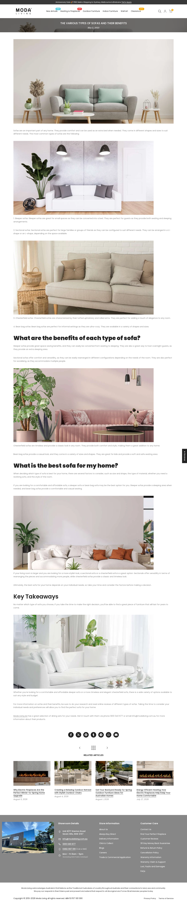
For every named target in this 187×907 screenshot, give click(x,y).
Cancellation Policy (149, 852)
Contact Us (145, 829)
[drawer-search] (159, 11)
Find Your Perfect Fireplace (153, 834)
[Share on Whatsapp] (108, 735)
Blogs (101, 848)
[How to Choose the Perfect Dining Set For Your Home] (80, 748)
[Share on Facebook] (71, 735)
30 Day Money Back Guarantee (155, 843)
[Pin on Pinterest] (86, 735)
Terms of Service (166, 898)
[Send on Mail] (116, 735)
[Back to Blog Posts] (93, 748)
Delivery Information (109, 838)
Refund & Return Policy (151, 848)
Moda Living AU (20, 716)
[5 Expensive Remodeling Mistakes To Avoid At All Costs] (107, 748)
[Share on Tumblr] (93, 735)
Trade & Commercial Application (115, 857)
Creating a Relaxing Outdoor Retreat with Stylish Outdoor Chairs (73, 791)
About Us (103, 829)
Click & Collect (106, 843)
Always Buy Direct (107, 834)
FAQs (142, 871)
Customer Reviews (149, 838)
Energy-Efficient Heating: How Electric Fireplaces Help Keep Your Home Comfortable (154, 792)
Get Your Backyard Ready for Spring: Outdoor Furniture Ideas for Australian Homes (114, 792)
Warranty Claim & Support (153, 862)
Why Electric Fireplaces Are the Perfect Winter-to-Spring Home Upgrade (29, 792)
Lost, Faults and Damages (152, 866)
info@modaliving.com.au (75, 839)
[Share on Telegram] (101, 735)
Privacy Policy (150, 898)
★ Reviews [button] (184, 456)
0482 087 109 (69, 849)
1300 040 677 (69, 844)
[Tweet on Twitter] (78, 735)
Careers (103, 852)
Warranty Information (150, 857)
